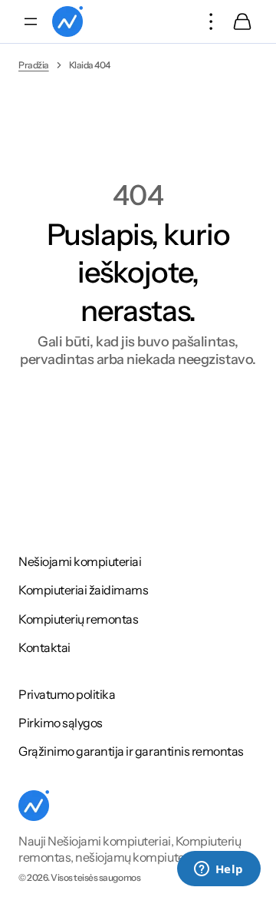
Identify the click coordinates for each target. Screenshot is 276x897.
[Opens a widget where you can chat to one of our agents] (218, 870)
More (211, 21)
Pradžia (33, 65)
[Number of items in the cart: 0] (242, 21)
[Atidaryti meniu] (30, 21)
